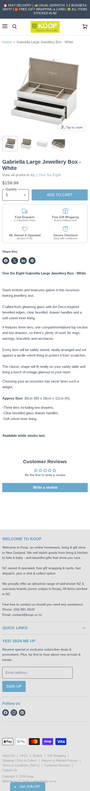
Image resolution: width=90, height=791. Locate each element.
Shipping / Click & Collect (19, 760)
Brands (37, 755)
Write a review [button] (45, 487)
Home (7, 42)
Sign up (14, 686)
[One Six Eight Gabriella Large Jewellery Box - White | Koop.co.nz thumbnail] (10, 143)
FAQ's (24, 755)
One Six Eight (50, 175)
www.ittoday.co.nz (45, 781)
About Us (8, 755)
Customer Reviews (57, 765)
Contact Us (9, 770)
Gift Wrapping (57, 755)
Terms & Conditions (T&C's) (20, 765)
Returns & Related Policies (60, 760)
